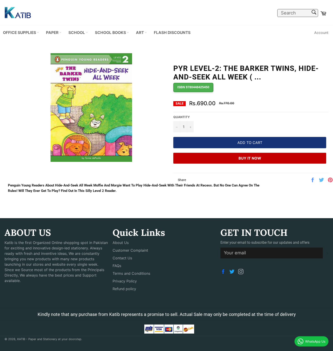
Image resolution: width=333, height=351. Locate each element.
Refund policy (124, 289)
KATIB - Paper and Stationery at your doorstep (49, 339)
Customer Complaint (130, 250)
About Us (121, 242)
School (77, 32)
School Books (111, 32)
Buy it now (250, 158)
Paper (52, 32)
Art (140, 32)
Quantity (181, 117)
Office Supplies (20, 32)
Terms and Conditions (131, 273)
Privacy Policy (125, 281)
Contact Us (122, 258)
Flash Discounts (172, 32)
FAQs (117, 265)
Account (321, 32)
